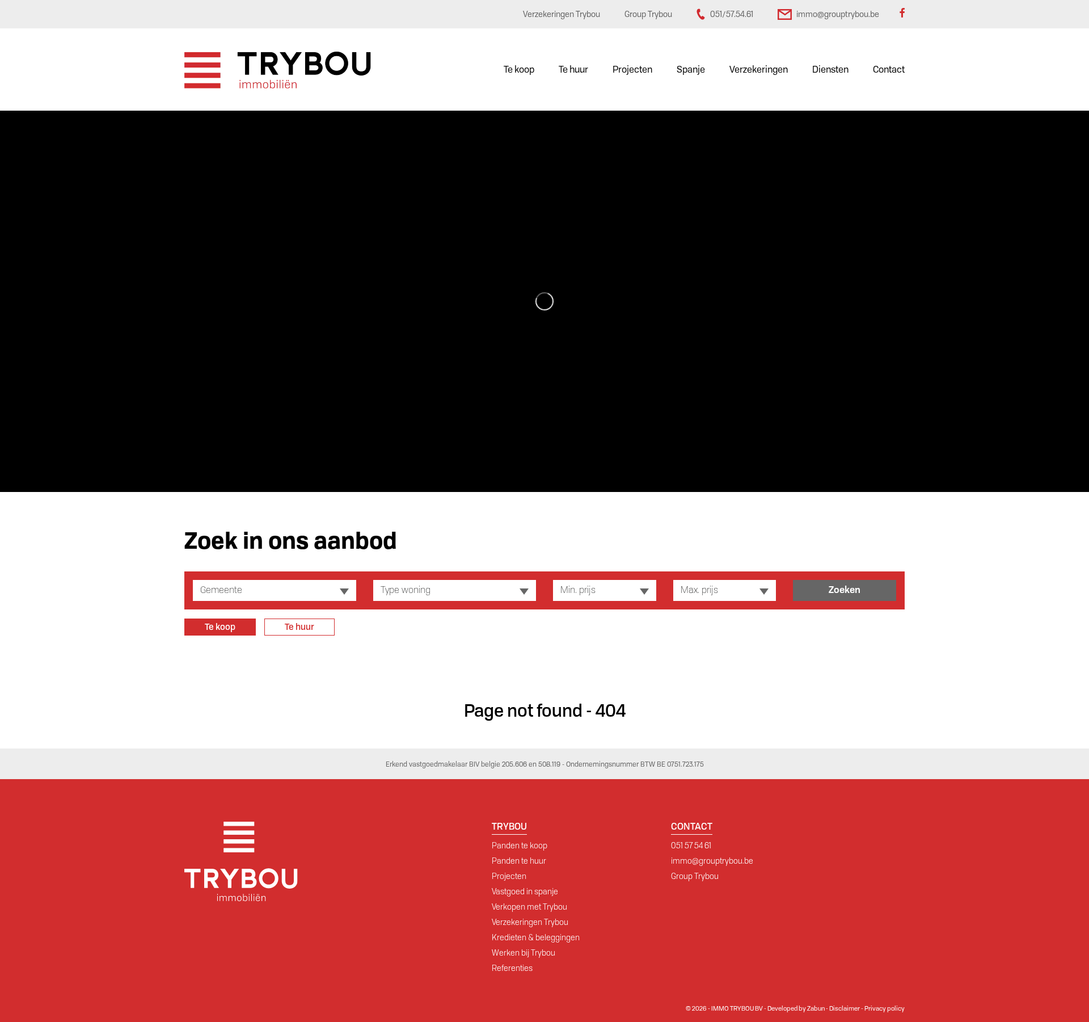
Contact (889, 69)
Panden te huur (519, 860)
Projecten (632, 69)
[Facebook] (902, 14)
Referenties (512, 968)
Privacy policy (884, 1008)
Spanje (691, 69)
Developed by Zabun (796, 1008)
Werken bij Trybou (523, 952)
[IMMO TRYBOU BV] (277, 69)
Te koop (519, 69)
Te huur (573, 69)
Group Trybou (695, 876)
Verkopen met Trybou (529, 906)
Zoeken (844, 589)
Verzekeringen (758, 69)
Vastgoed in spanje (525, 891)
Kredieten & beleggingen (536, 937)
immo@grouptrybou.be (712, 860)
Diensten (830, 69)
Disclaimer (844, 1008)
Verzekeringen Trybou (530, 922)
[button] (274, 590)
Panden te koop (519, 845)
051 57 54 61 (691, 845)
